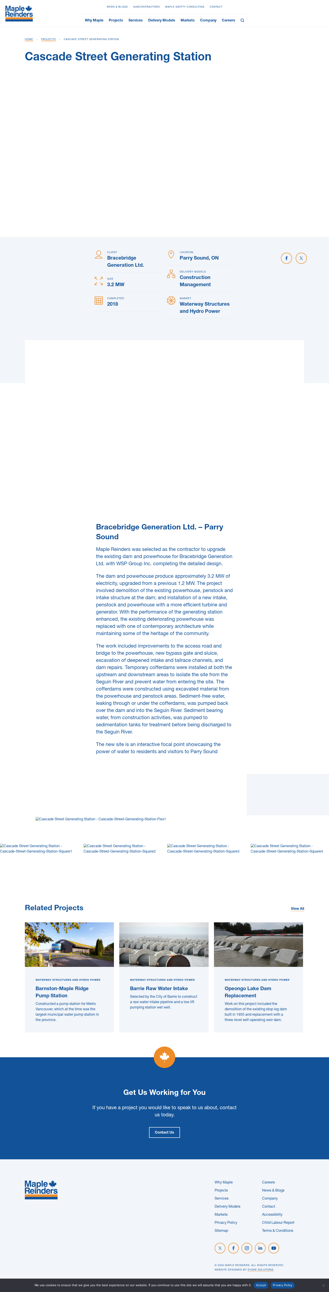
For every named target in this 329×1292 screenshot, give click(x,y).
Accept (261, 1285)
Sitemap (221, 1231)
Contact (216, 7)
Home (29, 39)
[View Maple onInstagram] (246, 1248)
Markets (188, 21)
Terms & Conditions (277, 1231)
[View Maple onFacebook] (233, 1248)
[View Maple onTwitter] (220, 1248)
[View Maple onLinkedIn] (260, 1248)
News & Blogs (117, 7)
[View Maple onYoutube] (273, 1248)
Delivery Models (161, 21)
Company (208, 21)
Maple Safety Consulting (184, 7)
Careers (228, 21)
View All (297, 909)
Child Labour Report (278, 1223)
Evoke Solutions (260, 1270)
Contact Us (164, 1133)
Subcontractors (146, 7)
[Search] (244, 20)
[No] (323, 1285)
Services (135, 21)
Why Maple (94, 21)
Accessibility (272, 1215)
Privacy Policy (226, 1223)
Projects (116, 21)
